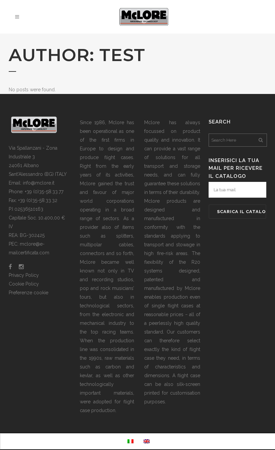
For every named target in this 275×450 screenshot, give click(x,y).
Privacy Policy (24, 275)
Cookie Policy (24, 284)
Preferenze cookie (28, 292)
